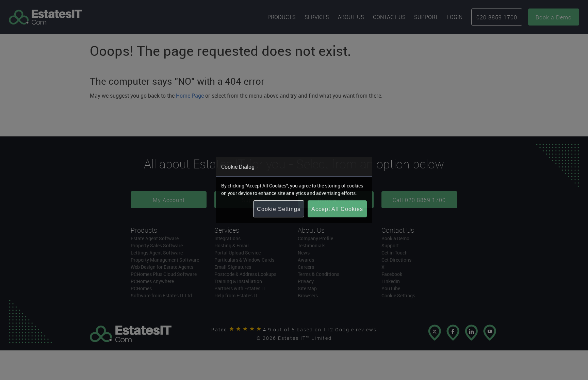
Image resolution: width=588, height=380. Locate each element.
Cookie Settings (278, 209)
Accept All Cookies (337, 209)
